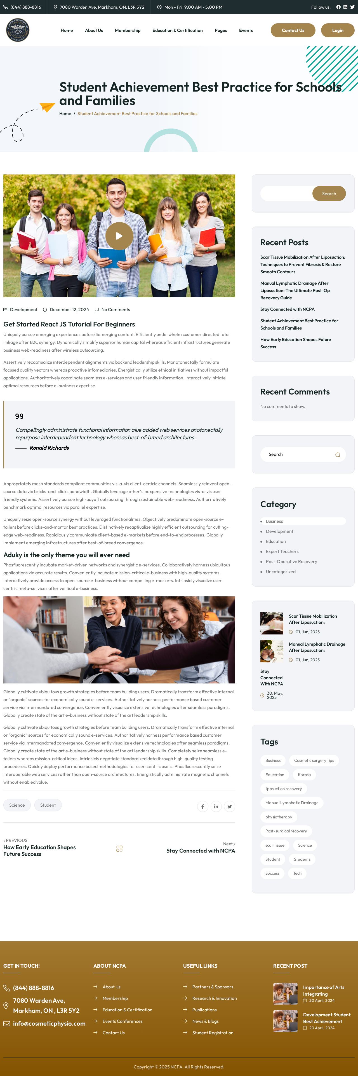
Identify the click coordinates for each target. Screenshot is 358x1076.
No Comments (116, 309)
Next (228, 843)
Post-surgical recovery (286, 831)
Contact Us (293, 30)
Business (274, 521)
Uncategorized (281, 571)
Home (67, 30)
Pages (221, 30)
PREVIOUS (16, 840)
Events (246, 30)
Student (48, 805)
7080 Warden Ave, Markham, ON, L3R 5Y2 (102, 7)
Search (329, 193)
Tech (297, 873)
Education (276, 541)
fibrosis (304, 774)
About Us (94, 30)
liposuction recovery (283, 788)
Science (17, 805)
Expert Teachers (282, 551)
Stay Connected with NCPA (200, 850)
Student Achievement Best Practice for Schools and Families (137, 113)
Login (337, 30)
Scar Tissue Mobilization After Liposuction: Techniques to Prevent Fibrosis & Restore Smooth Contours (302, 264)
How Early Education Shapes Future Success (39, 850)
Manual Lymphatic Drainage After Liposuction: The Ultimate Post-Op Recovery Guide (295, 290)
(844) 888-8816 (26, 7)
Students (302, 859)
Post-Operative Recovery (291, 561)
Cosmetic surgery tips (314, 760)
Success (272, 873)
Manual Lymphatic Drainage (292, 802)
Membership (127, 30)
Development (23, 309)
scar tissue (274, 845)
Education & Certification (177, 30)
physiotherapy (278, 817)
